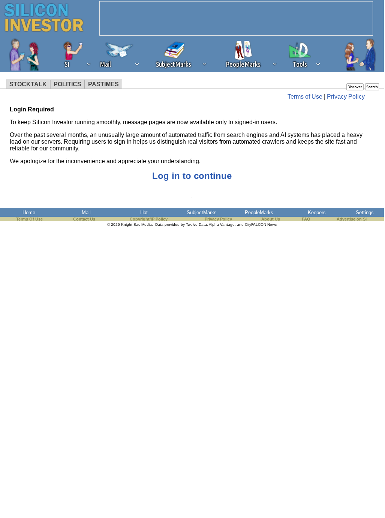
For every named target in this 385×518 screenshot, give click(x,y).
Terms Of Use (29, 219)
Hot (144, 212)
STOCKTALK (28, 84)
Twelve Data (196, 224)
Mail (86, 212)
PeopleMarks (259, 212)
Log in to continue (192, 176)
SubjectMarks (202, 212)
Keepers (317, 212)
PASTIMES (103, 84)
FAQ (306, 219)
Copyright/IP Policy (149, 219)
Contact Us (84, 219)
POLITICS (67, 84)
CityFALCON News (261, 224)
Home (28, 212)
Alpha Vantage (222, 224)
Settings (365, 212)
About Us (270, 219)
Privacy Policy (346, 96)
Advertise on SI (352, 219)
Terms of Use (305, 96)
